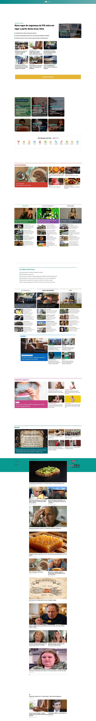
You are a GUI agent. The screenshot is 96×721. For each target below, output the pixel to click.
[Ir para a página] (48, 2)
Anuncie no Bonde (48, 77)
